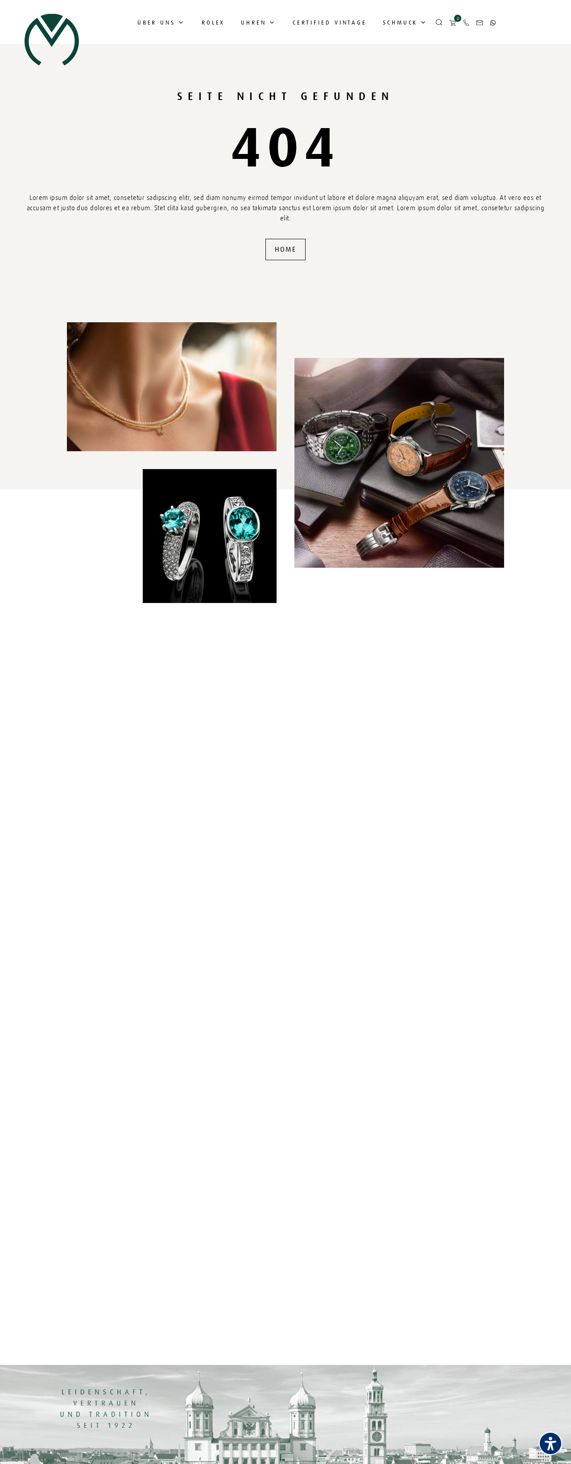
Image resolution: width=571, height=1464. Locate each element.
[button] (439, 23)
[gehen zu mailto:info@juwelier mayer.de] (479, 23)
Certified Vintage (330, 22)
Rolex (213, 22)
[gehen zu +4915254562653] (493, 23)
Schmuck (400, 22)
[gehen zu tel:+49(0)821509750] (466, 23)
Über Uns (156, 22)
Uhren (253, 22)
